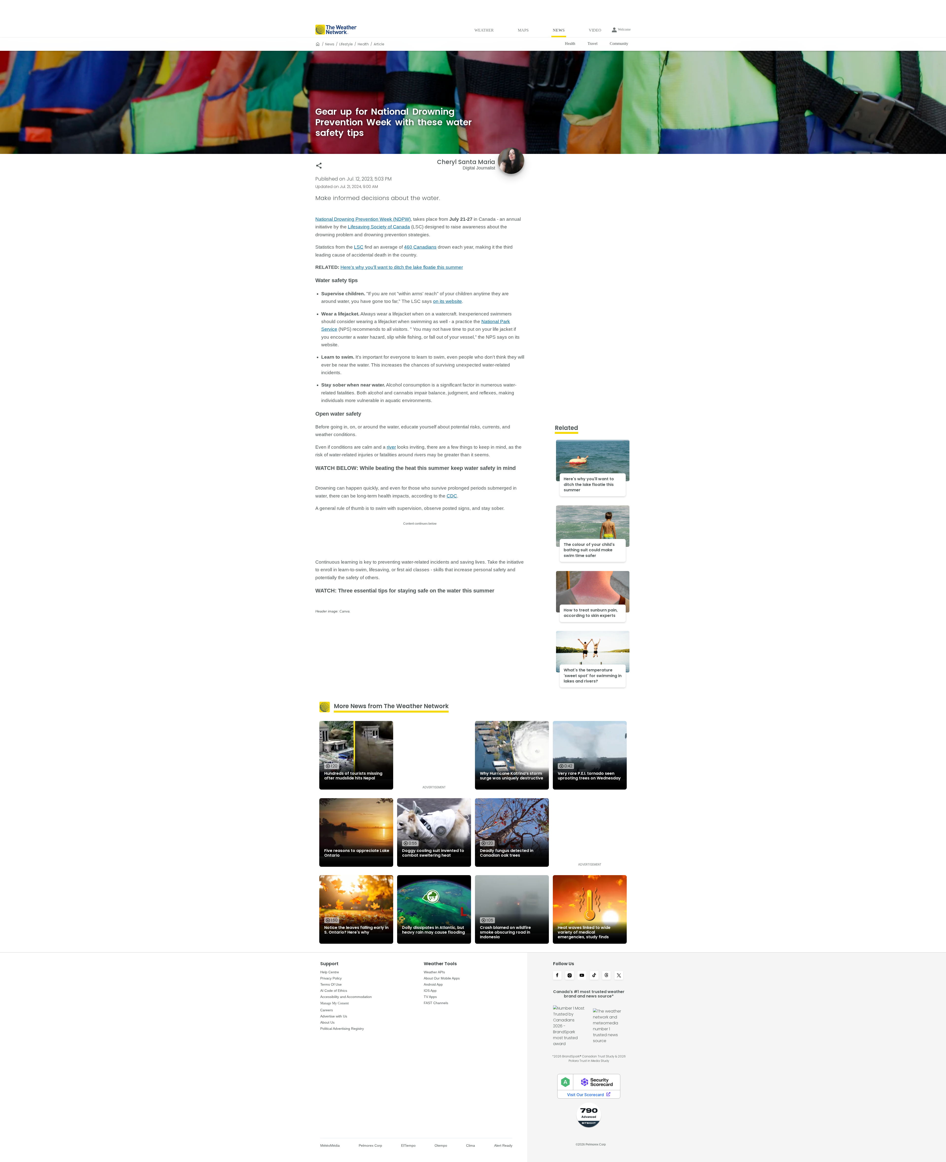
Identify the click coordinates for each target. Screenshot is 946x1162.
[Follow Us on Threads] (606, 976)
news (329, 44)
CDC (452, 495)
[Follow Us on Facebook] (557, 976)
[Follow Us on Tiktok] (594, 976)
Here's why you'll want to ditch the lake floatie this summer (401, 267)
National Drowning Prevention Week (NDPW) (363, 219)
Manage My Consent (334, 1003)
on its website (447, 301)
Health (363, 44)
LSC (358, 247)
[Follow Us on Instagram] (569, 976)
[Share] (318, 165)
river (391, 447)
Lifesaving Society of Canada (379, 226)
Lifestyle (346, 44)
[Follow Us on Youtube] (582, 976)
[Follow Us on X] (619, 976)
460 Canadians (420, 247)
